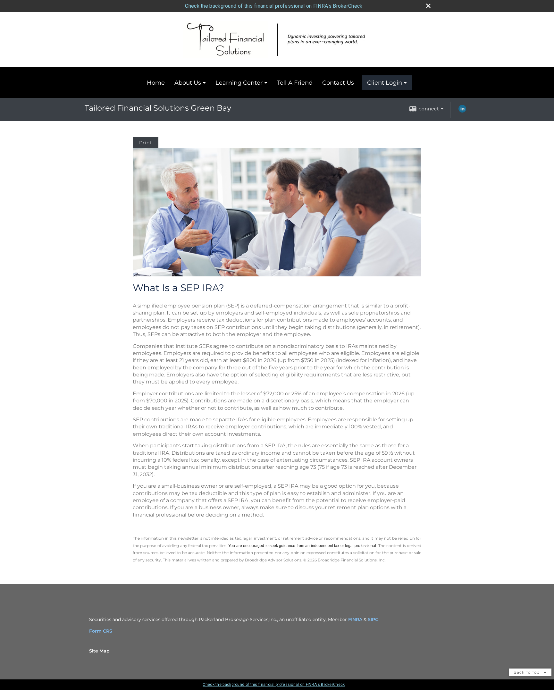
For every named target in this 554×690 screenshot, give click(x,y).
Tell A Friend (295, 82)
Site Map (99, 651)
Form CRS (100, 631)
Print (145, 143)
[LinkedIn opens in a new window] (462, 111)
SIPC (373, 619)
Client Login (384, 82)
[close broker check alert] (428, 5)
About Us (187, 82)
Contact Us (338, 82)
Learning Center (239, 82)
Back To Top (527, 672)
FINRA (355, 619)
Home (156, 82)
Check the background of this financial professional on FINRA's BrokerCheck (273, 6)
